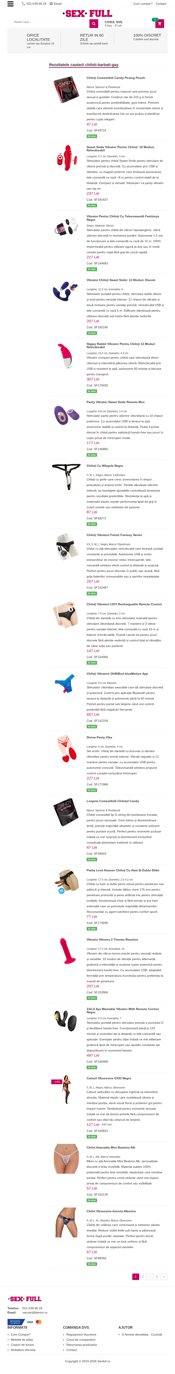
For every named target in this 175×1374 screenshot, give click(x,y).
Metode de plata (22, 1339)
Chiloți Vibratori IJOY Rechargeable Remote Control (124, 604)
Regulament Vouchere (81, 1334)
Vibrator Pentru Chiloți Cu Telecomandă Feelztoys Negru (123, 218)
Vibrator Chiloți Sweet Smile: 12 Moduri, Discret (121, 280)
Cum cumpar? (143, 3)
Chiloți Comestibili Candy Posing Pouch (116, 78)
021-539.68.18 (36, 3)
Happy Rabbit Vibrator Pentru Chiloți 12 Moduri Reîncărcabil (121, 345)
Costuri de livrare (22, 1344)
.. (150, 1276)
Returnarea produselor (81, 1344)
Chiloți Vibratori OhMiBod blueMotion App (117, 673)
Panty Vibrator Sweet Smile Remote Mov (116, 402)
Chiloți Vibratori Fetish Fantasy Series (114, 535)
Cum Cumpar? (21, 1334)
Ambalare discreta (23, 1350)
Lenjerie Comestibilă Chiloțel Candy (113, 801)
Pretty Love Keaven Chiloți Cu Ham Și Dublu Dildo (123, 870)
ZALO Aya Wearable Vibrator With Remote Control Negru (123, 1010)
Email (57, 3)
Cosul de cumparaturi (80, 1339)
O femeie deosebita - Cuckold (142, 1334)
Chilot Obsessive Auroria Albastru (111, 1211)
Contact (161, 3)
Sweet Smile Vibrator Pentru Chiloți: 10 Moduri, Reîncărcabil (121, 148)
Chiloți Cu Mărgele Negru (105, 465)
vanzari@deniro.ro (34, 1312)
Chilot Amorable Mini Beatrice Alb (111, 1147)
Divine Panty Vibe (99, 737)
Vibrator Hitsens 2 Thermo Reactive (112, 939)
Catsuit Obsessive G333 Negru (109, 1078)
